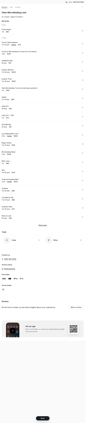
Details (13, 45)
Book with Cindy (22, 240)
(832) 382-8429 (78, 2)
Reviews (18, 7)
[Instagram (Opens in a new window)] (3, 289)
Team (11, 7)
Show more (43, 225)
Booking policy (9, 269)
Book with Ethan (64, 240)
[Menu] (83, 7)
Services (4, 7)
